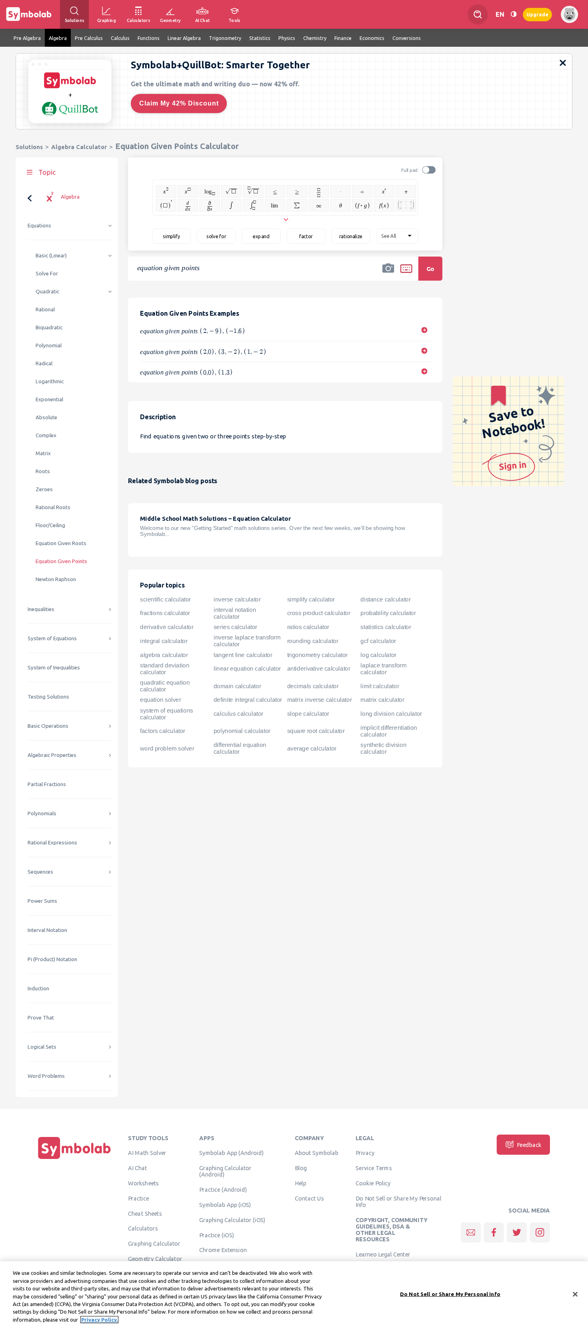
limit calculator (379, 686)
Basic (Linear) (51, 256)
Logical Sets (42, 1047)
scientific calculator (165, 599)
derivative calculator (166, 627)
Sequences (40, 872)
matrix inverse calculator (319, 700)
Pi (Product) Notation (52, 959)
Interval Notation (47, 930)
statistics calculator (385, 627)
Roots (43, 471)
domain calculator (237, 686)
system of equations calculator (166, 714)
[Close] (575, 1294)
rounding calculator (312, 641)
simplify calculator (311, 599)
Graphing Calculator (154, 1243)
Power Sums (42, 901)
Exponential (49, 399)
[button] (388, 274)
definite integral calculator (248, 700)
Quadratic (47, 292)
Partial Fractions (47, 784)
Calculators (143, 1228)
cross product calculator (318, 613)
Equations (39, 226)
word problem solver (167, 748)
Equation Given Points (61, 561)
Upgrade (537, 14)
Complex (46, 435)
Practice (138, 1198)
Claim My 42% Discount (179, 103)
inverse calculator (237, 599)
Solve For (47, 274)
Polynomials (42, 813)
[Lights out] (513, 14)
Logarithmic (50, 381)
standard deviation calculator (164, 668)
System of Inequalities (54, 668)
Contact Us (309, 1198)
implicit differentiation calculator (388, 731)
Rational (45, 310)
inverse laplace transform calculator (247, 640)
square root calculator (316, 731)
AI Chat (137, 1168)
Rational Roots (53, 507)
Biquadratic (49, 328)
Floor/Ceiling (50, 525)
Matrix (43, 453)
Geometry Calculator (155, 1258)
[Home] (74, 1159)
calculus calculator (238, 714)
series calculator (235, 627)
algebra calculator (164, 654)
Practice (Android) (223, 1190)
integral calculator (163, 641)
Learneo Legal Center (383, 1254)
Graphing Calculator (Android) (225, 1171)
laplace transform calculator (383, 668)
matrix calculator (382, 700)
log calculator (378, 654)
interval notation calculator (235, 613)
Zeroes (44, 489)
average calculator (311, 748)
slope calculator (308, 714)
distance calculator (385, 599)
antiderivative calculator (318, 668)
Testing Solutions (48, 697)
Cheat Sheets (145, 1213)
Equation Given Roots (61, 543)
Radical (44, 363)
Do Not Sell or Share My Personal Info (398, 1201)
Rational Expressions (52, 843)
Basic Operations (48, 726)
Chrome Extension (223, 1250)
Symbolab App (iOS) (225, 1204)
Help (300, 1183)
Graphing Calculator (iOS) (232, 1220)
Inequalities (41, 609)
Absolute (46, 417)
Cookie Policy (373, 1183)
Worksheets (143, 1183)
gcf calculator (378, 641)
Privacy (365, 1153)
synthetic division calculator (383, 748)
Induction (38, 989)
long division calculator (391, 714)
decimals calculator (313, 686)
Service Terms (374, 1168)
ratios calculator (308, 627)
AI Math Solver (147, 1153)
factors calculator (162, 731)
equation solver (160, 700)
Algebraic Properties (52, 755)
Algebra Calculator (79, 146)
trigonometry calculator (317, 654)
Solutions (29, 146)
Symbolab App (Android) (231, 1153)
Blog (301, 1168)
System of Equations (52, 638)
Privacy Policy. (99, 1319)
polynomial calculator (242, 731)
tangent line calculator (243, 654)
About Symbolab (316, 1153)
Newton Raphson (56, 579)
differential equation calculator (240, 748)
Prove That (41, 1018)
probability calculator (388, 613)
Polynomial (49, 345)
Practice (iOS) (216, 1235)
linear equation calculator (247, 668)
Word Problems (46, 1076)
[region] (294, 1294)
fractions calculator (165, 613)
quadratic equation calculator (165, 686)
